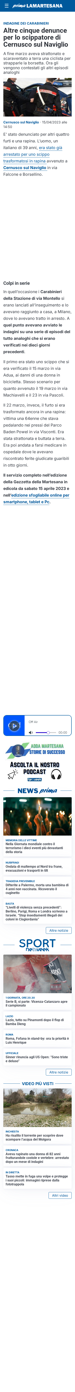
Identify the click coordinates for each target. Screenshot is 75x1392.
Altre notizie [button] (58, 930)
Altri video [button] (60, 1195)
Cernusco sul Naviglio (25, 167)
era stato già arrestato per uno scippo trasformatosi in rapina (32, 154)
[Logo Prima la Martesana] (37, 6)
